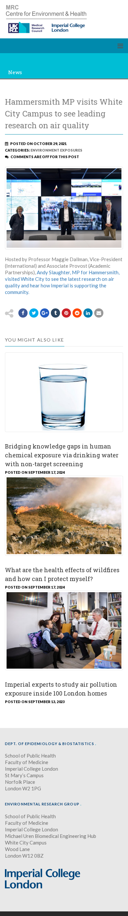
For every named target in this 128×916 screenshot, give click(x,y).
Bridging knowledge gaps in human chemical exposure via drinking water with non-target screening (61, 455)
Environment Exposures (56, 150)
